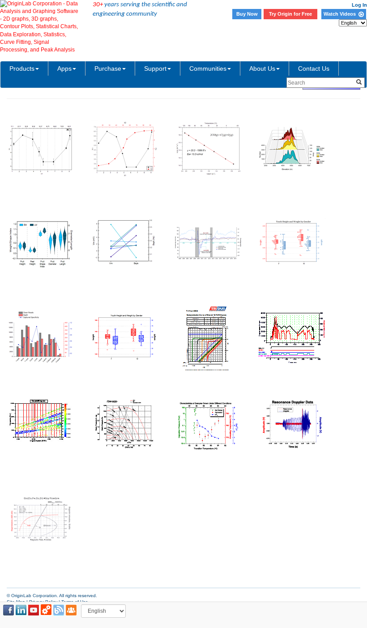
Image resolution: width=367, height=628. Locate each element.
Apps (64, 68)
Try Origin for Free (290, 14)
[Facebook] (8, 610)
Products (21, 68)
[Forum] (71, 610)
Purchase (107, 68)
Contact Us (313, 68)
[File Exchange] (46, 610)
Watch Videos (341, 14)
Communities (207, 68)
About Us (262, 68)
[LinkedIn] (21, 610)
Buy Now (247, 14)
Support (155, 68)
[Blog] (58, 610)
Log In (359, 5)
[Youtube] (33, 610)
